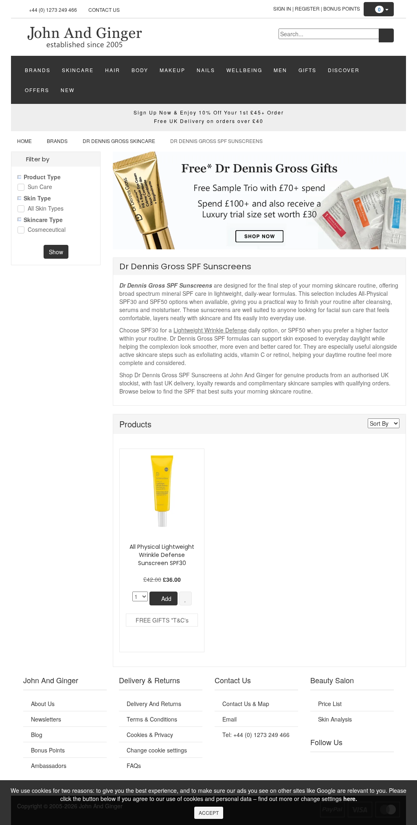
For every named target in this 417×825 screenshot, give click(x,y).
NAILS (206, 69)
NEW (68, 89)
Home (24, 140)
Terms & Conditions (152, 719)
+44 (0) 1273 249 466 (53, 9)
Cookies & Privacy (150, 734)
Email (229, 719)
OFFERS (37, 89)
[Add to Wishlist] (185, 598)
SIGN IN (282, 8)
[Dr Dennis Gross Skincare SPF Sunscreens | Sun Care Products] (84, 36)
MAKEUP (172, 69)
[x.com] (345, 762)
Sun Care (40, 187)
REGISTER (307, 8)
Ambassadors (48, 765)
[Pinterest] (371, 762)
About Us (43, 704)
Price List (330, 704)
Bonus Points (341, 8)
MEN (280, 69)
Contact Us (104, 9)
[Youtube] (332, 762)
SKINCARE (78, 69)
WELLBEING (244, 69)
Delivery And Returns (154, 704)
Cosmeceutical (47, 230)
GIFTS (307, 69)
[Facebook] (318, 762)
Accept (209, 812)
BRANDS (37, 69)
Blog (36, 734)
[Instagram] (358, 762)
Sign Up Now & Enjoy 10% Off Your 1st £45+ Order (209, 112)
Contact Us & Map (245, 704)
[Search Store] (386, 35)
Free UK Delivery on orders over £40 (208, 120)
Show (56, 252)
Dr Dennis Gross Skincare (119, 140)
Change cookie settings (157, 750)
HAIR (112, 69)
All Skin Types (46, 208)
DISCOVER (344, 69)
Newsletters (46, 719)
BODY (140, 69)
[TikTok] (385, 762)
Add (165, 598)
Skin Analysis (335, 719)
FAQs (134, 765)
